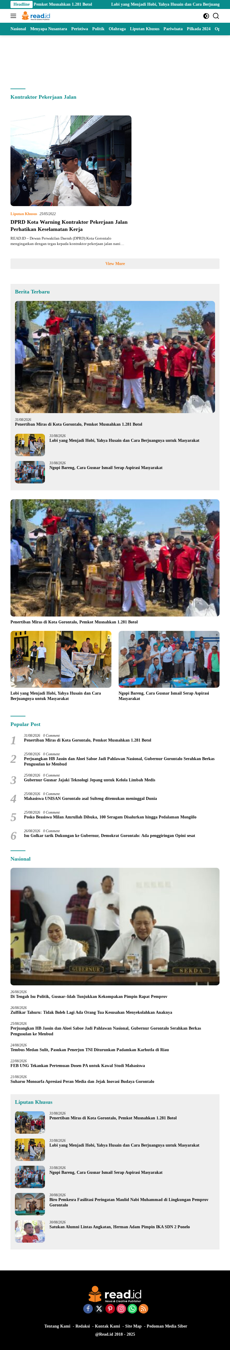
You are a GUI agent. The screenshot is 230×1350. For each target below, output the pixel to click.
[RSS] (143, 1309)
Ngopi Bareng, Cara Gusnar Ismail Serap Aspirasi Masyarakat (106, 467)
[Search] (216, 16)
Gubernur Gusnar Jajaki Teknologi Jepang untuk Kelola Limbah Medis (89, 780)
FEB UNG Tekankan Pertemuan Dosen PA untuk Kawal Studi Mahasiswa (77, 1065)
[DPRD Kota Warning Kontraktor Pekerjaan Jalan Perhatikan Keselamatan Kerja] (70, 160)
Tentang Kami (57, 1326)
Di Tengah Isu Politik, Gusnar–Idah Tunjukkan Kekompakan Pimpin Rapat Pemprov (88, 996)
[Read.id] (35, 16)
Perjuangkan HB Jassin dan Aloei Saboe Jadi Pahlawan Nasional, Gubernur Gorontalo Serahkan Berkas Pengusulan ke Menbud (119, 761)
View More (115, 263)
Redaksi (82, 1326)
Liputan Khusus (23, 213)
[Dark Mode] (206, 16)
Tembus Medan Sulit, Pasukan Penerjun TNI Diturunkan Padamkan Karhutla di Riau (89, 1050)
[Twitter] (99, 1309)
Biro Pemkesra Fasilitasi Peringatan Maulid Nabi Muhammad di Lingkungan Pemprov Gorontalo (128, 1202)
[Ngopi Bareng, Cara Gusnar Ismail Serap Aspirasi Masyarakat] (30, 472)
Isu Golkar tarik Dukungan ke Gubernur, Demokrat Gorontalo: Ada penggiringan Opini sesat (109, 835)
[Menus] (14, 16)
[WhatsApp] (132, 1309)
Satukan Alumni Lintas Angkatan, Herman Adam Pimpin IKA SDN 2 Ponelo (119, 1227)
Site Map (133, 1326)
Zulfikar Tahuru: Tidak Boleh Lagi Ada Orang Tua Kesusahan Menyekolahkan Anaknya (92, 1012)
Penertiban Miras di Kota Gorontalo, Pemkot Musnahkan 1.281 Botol (78, 424)
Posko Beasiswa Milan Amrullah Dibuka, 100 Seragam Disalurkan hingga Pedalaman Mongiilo (110, 817)
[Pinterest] (110, 1309)
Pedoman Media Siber (167, 1326)
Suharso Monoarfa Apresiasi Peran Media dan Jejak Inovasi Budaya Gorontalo (83, 1081)
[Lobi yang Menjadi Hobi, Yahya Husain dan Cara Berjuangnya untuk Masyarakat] (30, 445)
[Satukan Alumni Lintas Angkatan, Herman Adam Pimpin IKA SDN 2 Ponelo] (30, 1231)
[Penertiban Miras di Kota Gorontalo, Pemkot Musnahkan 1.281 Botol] (115, 357)
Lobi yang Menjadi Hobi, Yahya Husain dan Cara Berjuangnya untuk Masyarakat (152, 4)
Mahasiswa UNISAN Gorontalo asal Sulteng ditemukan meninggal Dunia (90, 798)
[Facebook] (88, 1309)
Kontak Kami (107, 1326)
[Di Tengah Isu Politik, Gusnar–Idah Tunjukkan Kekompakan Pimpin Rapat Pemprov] (115, 926)
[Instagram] (121, 1309)
